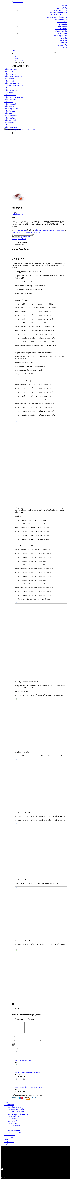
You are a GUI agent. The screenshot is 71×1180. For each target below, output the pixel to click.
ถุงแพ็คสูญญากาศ (31, 232)
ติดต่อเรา (64, 42)
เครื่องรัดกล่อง (62, 26)
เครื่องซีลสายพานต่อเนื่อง (58, 12)
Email (24, 239)
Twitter (20, 239)
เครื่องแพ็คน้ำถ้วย (61, 19)
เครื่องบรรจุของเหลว (60, 36)
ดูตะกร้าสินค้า (25, 237)
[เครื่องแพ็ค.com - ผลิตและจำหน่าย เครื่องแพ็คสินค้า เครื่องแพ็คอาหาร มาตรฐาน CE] (17, 2)
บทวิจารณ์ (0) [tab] (19, 244)
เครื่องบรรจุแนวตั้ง (61, 31)
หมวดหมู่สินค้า (62, 8)
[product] (41, 1055)
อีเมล (14, 1040)
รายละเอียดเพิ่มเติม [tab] (21, 242)
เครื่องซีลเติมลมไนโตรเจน (58, 15)
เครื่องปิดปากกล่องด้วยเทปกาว (57, 17)
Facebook (14, 239)
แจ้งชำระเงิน (63, 40)
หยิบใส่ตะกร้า (16, 237)
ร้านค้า (64, 5)
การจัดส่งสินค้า (62, 45)
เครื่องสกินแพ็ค (62, 24)
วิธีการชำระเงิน (62, 38)
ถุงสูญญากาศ (61, 230)
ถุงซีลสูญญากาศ (39, 230)
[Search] (55, 52)
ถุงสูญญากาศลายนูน (18, 232)
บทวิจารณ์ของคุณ (18, 1033)
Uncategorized (22, 230)
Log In (65, 47)
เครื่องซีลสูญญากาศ (60, 10)
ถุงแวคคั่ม (41, 232)
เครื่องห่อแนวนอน (61, 33)
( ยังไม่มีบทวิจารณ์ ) (18, 214)
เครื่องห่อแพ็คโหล (61, 29)
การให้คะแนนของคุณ (19, 1019)
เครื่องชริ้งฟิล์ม (62, 22)
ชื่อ (13, 1036)
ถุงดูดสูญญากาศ (50, 230)
